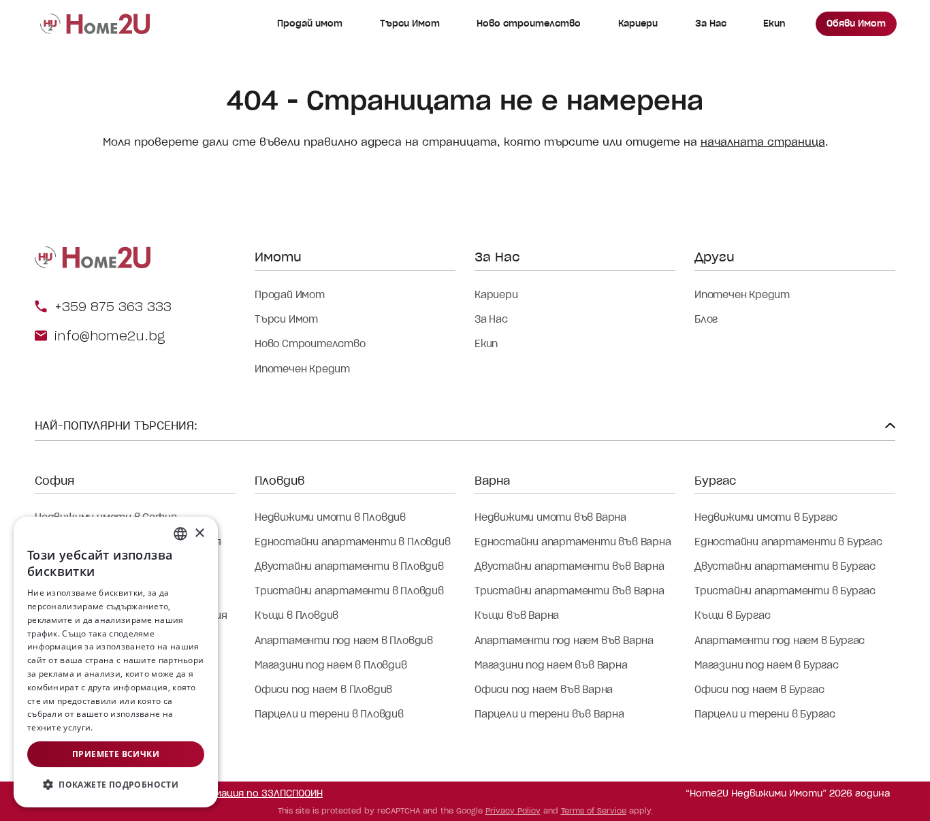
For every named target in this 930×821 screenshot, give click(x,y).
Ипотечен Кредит (302, 369)
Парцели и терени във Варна (549, 714)
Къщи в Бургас (732, 615)
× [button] (199, 533)
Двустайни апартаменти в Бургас (785, 566)
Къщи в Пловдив (296, 615)
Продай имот (309, 23)
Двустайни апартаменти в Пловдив (349, 566)
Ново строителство (529, 23)
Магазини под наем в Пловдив (331, 665)
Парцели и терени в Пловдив (329, 714)
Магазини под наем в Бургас (766, 665)
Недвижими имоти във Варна (550, 517)
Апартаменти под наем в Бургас (779, 640)
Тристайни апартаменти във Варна (569, 591)
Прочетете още (127, 727)
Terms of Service (593, 811)
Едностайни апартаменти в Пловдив (353, 542)
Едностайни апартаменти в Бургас (788, 542)
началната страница (763, 141)
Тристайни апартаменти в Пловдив (349, 591)
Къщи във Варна (517, 615)
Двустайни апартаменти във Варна (569, 566)
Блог (706, 319)
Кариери (638, 23)
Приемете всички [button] (115, 754)
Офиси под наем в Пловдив (323, 689)
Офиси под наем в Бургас (759, 689)
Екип (774, 23)
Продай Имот (290, 295)
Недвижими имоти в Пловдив (330, 517)
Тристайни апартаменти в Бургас (785, 591)
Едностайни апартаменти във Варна (573, 542)
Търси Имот (410, 23)
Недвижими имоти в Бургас (765, 517)
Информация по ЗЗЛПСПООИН (252, 793)
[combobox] (180, 534)
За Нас (710, 23)
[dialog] (116, 662)
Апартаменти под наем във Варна (564, 640)
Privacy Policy (513, 811)
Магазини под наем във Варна (551, 665)
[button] (115, 785)
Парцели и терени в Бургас (764, 714)
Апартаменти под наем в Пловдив (344, 640)
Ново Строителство (310, 344)
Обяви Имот (856, 23)
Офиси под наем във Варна (544, 689)
